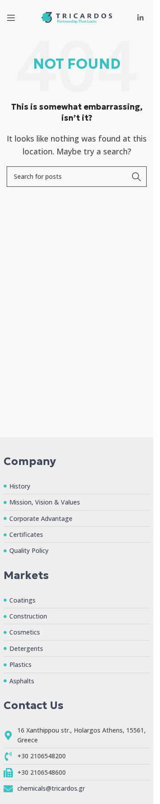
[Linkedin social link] (141, 17)
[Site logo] (76, 17)
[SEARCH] (136, 176)
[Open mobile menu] (11, 18)
